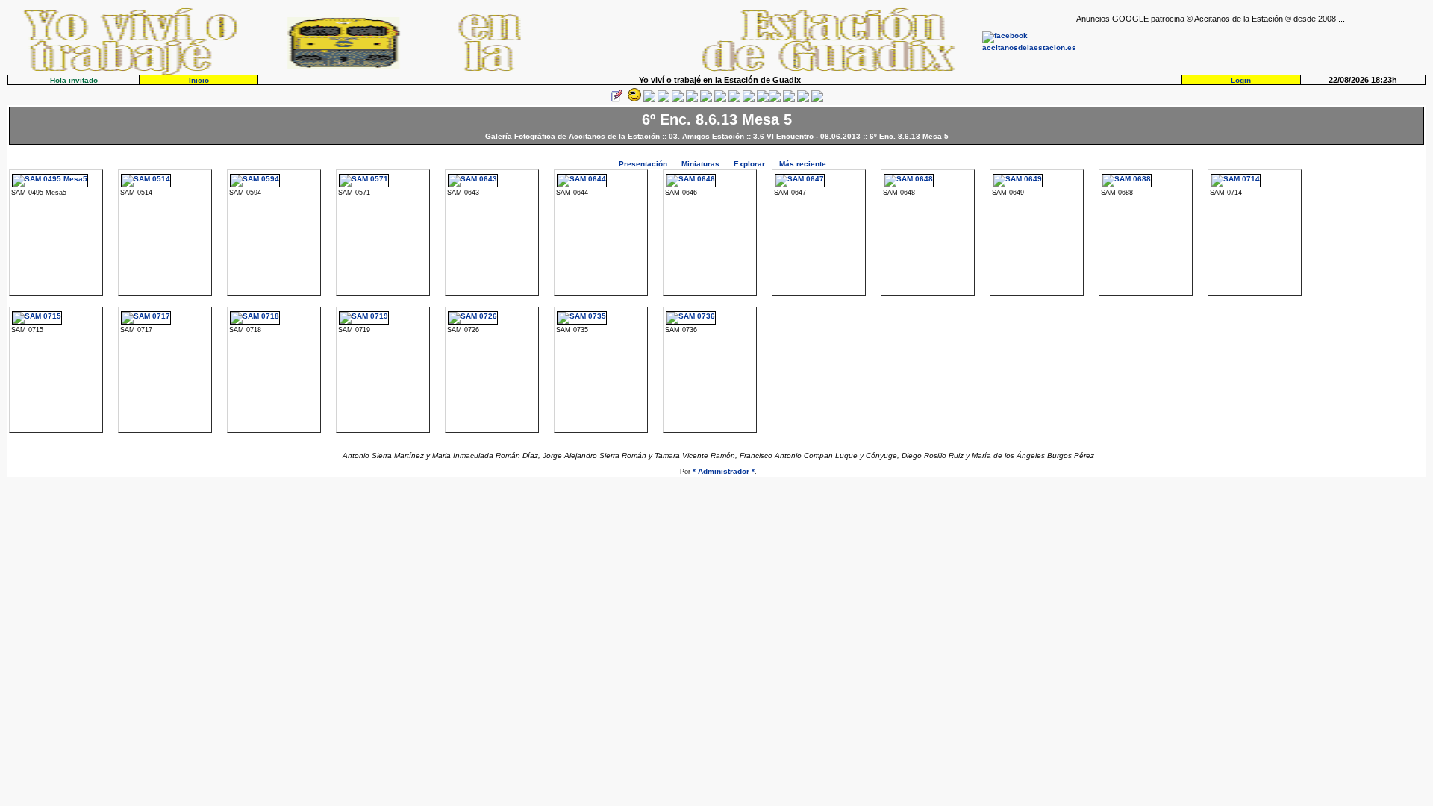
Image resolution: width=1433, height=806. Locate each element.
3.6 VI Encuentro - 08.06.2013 (807, 136)
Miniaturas (700, 164)
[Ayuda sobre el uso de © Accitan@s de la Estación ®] (763, 100)
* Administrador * (724, 471)
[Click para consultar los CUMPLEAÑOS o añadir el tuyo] (649, 100)
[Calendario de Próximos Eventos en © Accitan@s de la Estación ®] (734, 100)
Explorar (749, 164)
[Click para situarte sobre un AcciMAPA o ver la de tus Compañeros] (678, 100)
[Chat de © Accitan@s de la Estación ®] (775, 100)
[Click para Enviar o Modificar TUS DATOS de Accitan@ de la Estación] (616, 100)
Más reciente (802, 164)
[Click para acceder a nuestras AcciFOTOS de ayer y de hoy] (633, 100)
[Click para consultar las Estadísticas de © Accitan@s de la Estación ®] (706, 100)
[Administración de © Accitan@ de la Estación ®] (817, 100)
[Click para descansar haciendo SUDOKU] (692, 100)
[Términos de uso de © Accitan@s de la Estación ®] (803, 100)
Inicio (199, 80)
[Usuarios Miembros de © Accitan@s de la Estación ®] (749, 100)
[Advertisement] (1251, 45)
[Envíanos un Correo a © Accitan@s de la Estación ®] (789, 100)
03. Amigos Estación (706, 136)
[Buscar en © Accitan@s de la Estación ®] (720, 100)
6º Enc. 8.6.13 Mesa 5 (909, 136)
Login (1241, 80)
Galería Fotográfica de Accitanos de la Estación (572, 136)
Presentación (643, 164)
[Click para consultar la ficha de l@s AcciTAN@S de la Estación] (663, 100)
